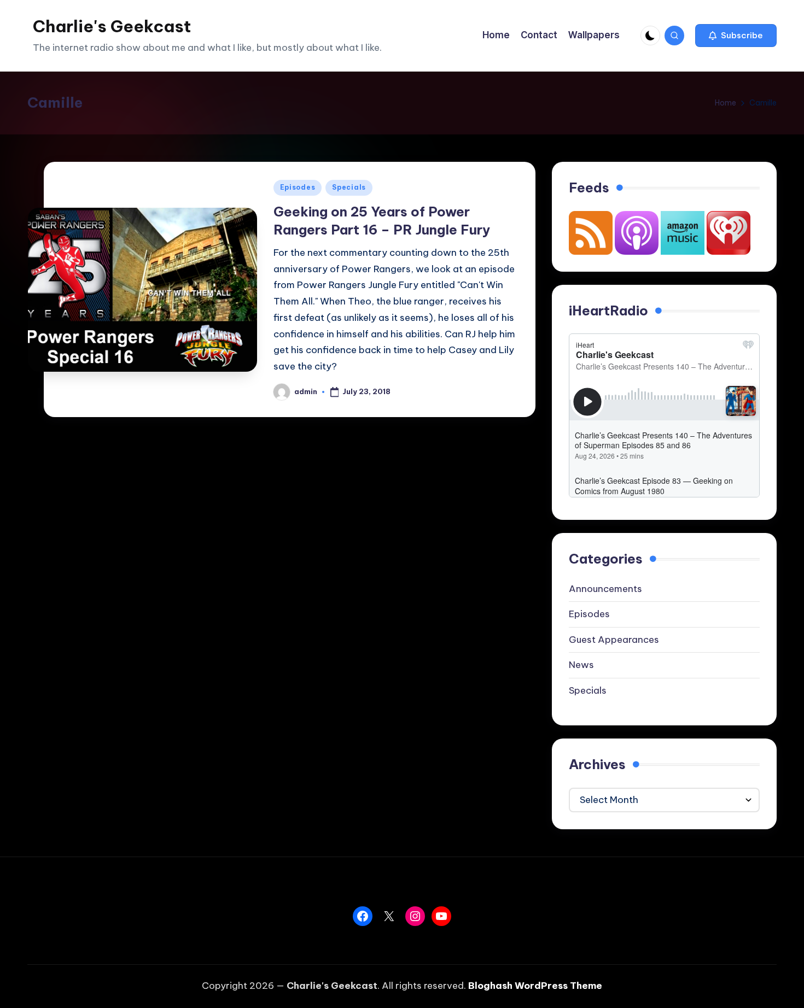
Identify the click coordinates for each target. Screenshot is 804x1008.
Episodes (298, 187)
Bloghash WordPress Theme (535, 986)
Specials (349, 187)
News (581, 665)
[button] (736, 35)
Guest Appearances (614, 640)
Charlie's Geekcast (112, 26)
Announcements (605, 589)
